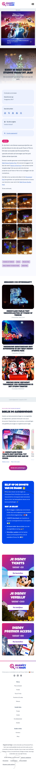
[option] (16, 446)
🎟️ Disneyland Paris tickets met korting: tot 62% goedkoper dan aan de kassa (15, 455)
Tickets (18, 689)
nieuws (5, 141)
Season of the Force (15, 165)
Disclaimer (5, 760)
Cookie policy (13, 760)
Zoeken (18, 722)
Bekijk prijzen (5, 461)
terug (19, 61)
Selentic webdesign (26, 757)
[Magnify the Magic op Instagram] (18, 676)
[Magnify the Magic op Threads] (21, 676)
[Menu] (32, 4)
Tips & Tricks (18, 693)
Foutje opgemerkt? (11, 133)
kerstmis (25, 265)
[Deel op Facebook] (5, 113)
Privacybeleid (23, 760)
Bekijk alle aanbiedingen (18, 468)
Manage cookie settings (9, 764)
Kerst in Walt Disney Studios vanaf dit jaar (18, 71)
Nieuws (10, 64)
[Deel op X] (9, 113)
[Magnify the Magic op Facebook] (14, 676)
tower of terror (8, 262)
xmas (18, 262)
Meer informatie (15, 461)
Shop (18, 736)
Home (5, 64)
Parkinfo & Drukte (18, 697)
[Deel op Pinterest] (21, 113)
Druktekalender (18, 719)
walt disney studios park (11, 265)
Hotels (18, 715)
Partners (18, 732)
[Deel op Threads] (13, 113)
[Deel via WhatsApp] (17, 113)
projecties (26, 262)
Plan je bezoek (18, 685)
